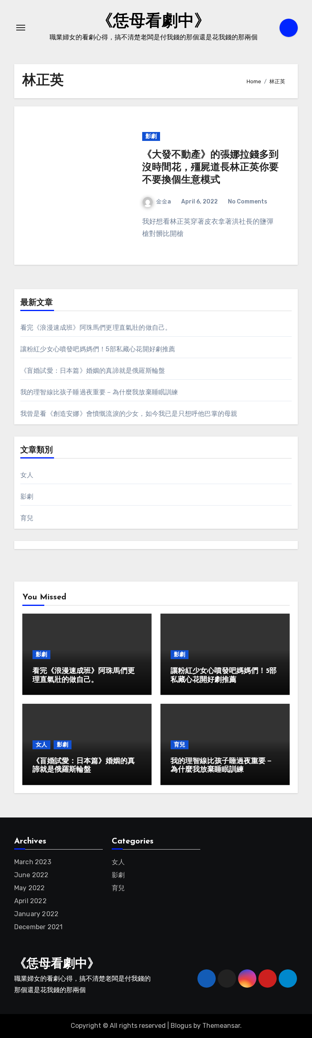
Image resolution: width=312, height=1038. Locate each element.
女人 (26, 475)
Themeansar (221, 1025)
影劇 (151, 136)
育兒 (26, 518)
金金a (163, 201)
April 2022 (30, 901)
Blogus (181, 1025)
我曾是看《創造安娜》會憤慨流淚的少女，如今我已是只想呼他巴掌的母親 (129, 413)
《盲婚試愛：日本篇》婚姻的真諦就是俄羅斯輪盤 (92, 370)
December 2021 (38, 927)
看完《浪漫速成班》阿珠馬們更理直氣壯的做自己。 (96, 327)
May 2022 (29, 888)
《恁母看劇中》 (153, 22)
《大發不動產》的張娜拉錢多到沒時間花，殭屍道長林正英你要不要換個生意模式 (210, 167)
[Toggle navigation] (20, 27)
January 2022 (36, 914)
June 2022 (31, 875)
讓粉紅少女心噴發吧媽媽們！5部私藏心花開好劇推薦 (98, 349)
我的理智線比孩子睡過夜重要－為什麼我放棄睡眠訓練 (99, 392)
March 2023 (32, 862)
